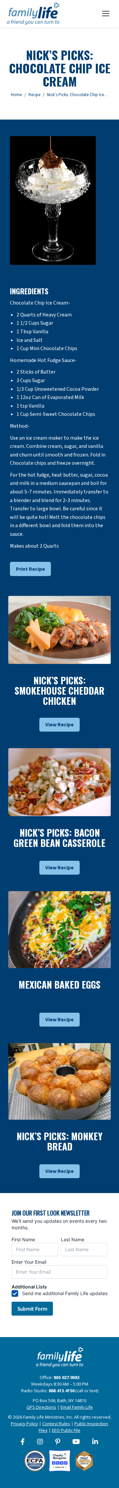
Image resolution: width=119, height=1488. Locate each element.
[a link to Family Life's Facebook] (22, 1441)
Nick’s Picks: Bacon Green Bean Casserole (59, 838)
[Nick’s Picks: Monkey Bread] (59, 1081)
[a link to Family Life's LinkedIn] (95, 1441)
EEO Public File (66, 1430)
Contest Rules (56, 1424)
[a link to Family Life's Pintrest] (58, 1441)
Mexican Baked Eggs (59, 984)
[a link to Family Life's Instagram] (40, 1441)
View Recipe (59, 724)
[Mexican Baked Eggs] (59, 929)
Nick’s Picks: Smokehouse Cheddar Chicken (59, 690)
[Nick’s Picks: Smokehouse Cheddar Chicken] (59, 630)
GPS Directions (41, 1407)
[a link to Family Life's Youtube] (76, 1441)
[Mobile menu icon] (105, 13)
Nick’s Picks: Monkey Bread (59, 1141)
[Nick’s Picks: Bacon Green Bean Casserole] (59, 782)
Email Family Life (76, 1407)
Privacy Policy (24, 1424)
